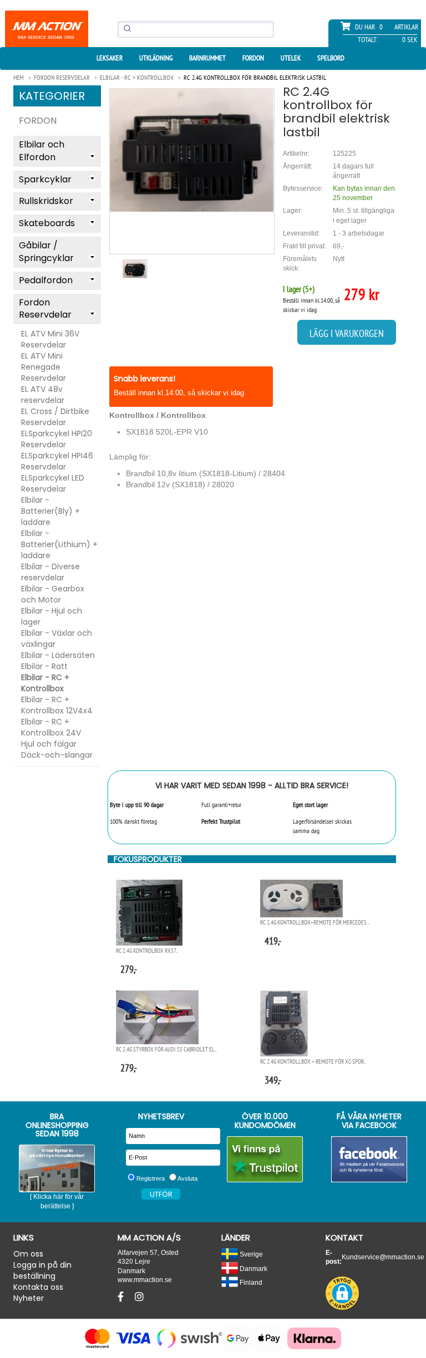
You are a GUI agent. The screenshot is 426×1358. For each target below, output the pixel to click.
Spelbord (330, 58)
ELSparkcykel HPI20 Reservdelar (56, 439)
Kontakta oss (38, 1287)
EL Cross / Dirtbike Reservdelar (55, 417)
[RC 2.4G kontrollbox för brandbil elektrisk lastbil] (192, 150)
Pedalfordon (46, 280)
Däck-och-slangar (57, 754)
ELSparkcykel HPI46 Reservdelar (57, 461)
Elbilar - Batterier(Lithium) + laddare (59, 544)
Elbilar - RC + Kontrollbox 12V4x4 (57, 705)
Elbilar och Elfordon (41, 151)
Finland (250, 1282)
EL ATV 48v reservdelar (42, 395)
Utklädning (156, 58)
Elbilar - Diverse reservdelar (50, 572)
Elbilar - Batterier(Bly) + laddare (50, 511)
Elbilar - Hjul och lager (51, 616)
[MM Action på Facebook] (369, 1159)
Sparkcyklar (45, 179)
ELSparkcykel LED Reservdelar (52, 483)
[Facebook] (122, 1297)
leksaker (110, 58)
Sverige (250, 1254)
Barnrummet (207, 58)
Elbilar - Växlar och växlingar (56, 638)
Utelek (291, 58)
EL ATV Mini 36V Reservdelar (50, 339)
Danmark (252, 1268)
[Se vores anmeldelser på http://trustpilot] (265, 1159)
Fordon (253, 58)
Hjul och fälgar (49, 743)
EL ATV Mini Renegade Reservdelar (43, 367)
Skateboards (47, 223)
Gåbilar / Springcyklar (46, 251)
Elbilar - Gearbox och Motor (52, 594)
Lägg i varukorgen (347, 333)
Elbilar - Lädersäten (58, 655)
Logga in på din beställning (42, 1270)
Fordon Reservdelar (45, 308)
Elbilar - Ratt (44, 666)
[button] (342, 1293)
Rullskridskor (46, 201)
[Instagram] (139, 1297)
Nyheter (28, 1298)
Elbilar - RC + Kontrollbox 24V (51, 727)
